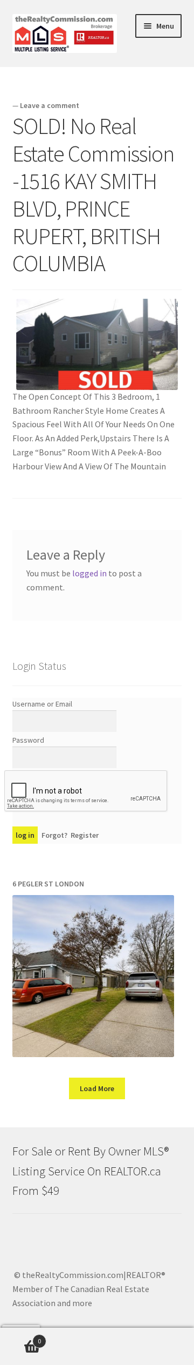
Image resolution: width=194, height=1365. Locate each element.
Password (28, 740)
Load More (97, 1088)
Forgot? (54, 835)
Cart (20, 1337)
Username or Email (42, 704)
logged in (89, 573)
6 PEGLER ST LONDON (48, 884)
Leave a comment (49, 105)
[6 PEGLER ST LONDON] (93, 976)
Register (85, 835)
